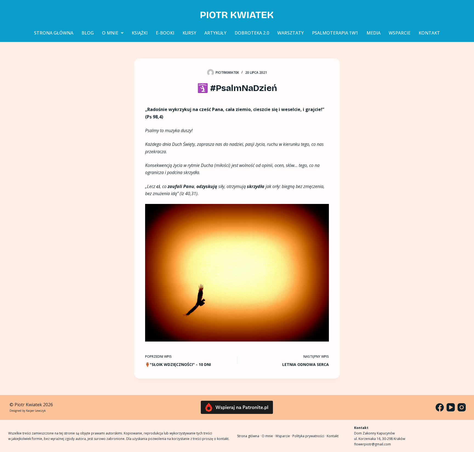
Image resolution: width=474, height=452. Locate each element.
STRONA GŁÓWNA (53, 33)
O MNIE (110, 33)
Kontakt (332, 436)
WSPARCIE (399, 33)
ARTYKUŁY (215, 33)
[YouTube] (451, 407)
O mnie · (268, 436)
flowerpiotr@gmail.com (372, 444)
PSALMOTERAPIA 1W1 (335, 33)
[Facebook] (440, 407)
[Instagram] (462, 407)
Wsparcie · (283, 436)
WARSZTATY (290, 33)
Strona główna (248, 436)
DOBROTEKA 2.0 (252, 33)
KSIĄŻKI (140, 33)
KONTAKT (429, 33)
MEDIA (373, 33)
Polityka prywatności (308, 436)
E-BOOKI (165, 33)
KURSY (189, 33)
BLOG (87, 33)
